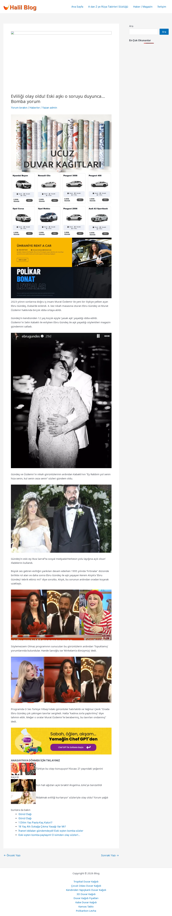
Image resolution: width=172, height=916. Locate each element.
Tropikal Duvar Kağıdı (86, 881)
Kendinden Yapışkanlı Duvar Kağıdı (86, 890)
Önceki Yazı (12, 855)
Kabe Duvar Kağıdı (86, 902)
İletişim (162, 6)
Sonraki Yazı (110, 855)
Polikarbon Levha (86, 910)
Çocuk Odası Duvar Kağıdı (86, 885)
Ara (131, 26)
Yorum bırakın (19, 107)
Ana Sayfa (77, 6)
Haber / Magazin (143, 6)
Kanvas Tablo (86, 906)
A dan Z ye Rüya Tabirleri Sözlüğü (108, 6)
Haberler (35, 107)
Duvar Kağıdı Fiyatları (86, 898)
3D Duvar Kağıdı (86, 894)
